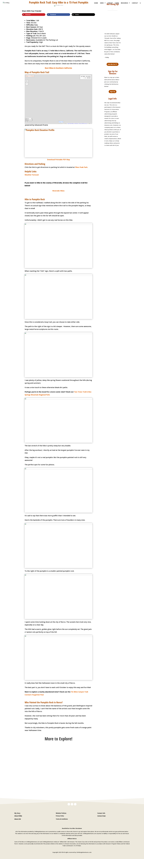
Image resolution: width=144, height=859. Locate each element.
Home (96, 3)
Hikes (102, 3)
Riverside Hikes (58, 191)
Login (117, 3)
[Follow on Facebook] (69, 804)
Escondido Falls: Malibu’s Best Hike (38, 763)
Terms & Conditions (62, 819)
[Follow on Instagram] (72, 804)
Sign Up (110, 3)
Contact (135, 3)
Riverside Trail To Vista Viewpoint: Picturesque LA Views (46, 786)
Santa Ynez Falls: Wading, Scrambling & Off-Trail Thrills (46, 751)
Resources (124, 3)
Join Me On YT (112, 64)
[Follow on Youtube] (75, 804)
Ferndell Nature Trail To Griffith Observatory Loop (44, 774)
